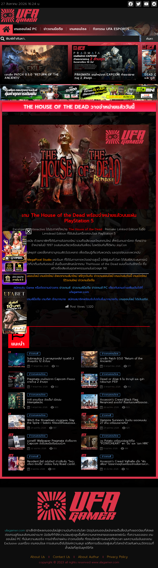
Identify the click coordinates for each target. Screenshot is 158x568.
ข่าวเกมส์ (64, 288)
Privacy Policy (117, 557)
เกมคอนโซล (78, 29)
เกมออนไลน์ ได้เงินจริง (133, 299)
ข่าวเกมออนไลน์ (103, 276)
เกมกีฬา (46, 299)
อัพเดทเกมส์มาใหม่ (66, 276)
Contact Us (61, 557)
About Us (37, 557)
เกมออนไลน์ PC (25, 29)
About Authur (88, 557)
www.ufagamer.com (105, 562)
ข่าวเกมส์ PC (100, 288)
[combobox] (69, 39)
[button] (28, 231)
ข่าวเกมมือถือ (53, 29)
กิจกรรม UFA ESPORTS (111, 29)
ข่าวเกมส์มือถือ (81, 288)
